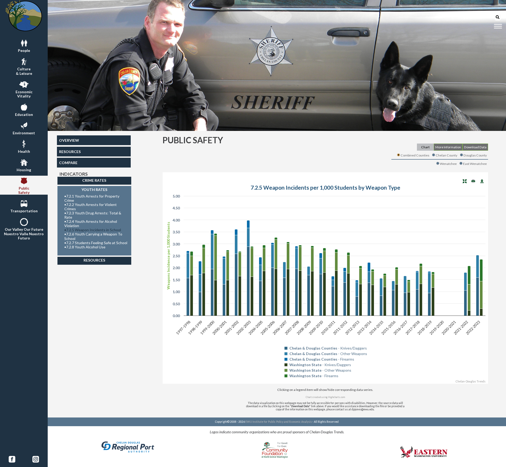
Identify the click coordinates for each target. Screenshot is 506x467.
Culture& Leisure (24, 71)
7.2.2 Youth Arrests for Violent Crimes (90, 207)
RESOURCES (70, 151)
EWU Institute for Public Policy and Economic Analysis (278, 421)
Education (24, 114)
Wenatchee (448, 164)
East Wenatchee (475, 164)
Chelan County (446, 155)
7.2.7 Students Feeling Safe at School (95, 243)
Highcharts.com (336, 397)
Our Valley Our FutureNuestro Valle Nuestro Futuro (24, 233)
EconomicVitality (24, 94)
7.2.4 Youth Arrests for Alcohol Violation (90, 223)
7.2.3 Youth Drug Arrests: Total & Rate (92, 215)
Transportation (24, 211)
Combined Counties (415, 155)
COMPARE (68, 162)
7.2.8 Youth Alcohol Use (84, 247)
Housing (24, 170)
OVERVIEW (69, 140)
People (24, 50)
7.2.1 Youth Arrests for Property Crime (91, 198)
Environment (24, 133)
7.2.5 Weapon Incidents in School (92, 230)
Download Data (475, 147)
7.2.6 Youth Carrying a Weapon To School (93, 236)
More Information (448, 147)
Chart (425, 147)
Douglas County (475, 155)
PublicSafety (24, 190)
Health (24, 151)
